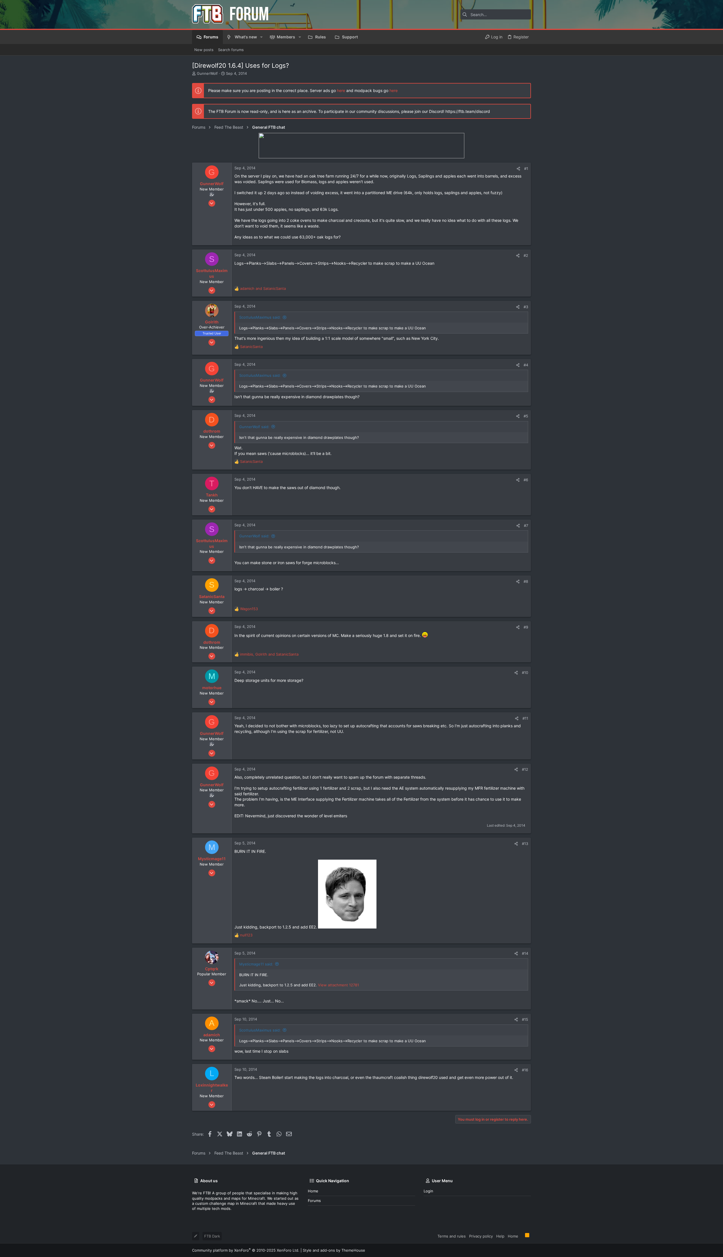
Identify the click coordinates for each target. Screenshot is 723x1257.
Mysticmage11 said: (256, 964)
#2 (526, 255)
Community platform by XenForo (245, 1250)
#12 (525, 769)
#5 (526, 416)
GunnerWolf (207, 73)
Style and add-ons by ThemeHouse (334, 1250)
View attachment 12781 (338, 985)
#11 (525, 718)
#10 (525, 672)
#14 (525, 953)
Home (313, 1191)
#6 (526, 480)
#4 (526, 365)
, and (269, 654)
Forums (314, 1200)
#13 (525, 843)
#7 (526, 525)
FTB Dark (212, 1236)
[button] (261, 36)
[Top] (521, 1236)
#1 (526, 168)
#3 (526, 307)
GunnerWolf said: (254, 426)
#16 (525, 1070)
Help (500, 1236)
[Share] (518, 168)
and (263, 288)
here (341, 90)
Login (428, 1191)
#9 (526, 627)
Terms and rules (451, 1236)
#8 (526, 581)
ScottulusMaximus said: (260, 317)
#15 (525, 1019)
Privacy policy (481, 1236)
